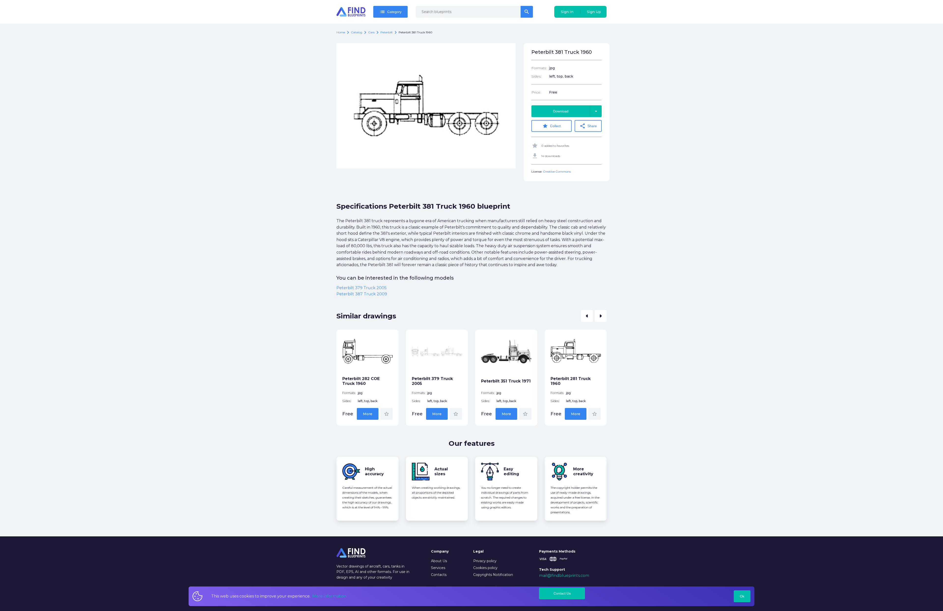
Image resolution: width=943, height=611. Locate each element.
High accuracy (374, 471)
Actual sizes (441, 471)
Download (576, 111)
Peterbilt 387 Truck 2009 (361, 294)
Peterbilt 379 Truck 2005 (361, 287)
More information (329, 596)
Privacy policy (485, 561)
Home (340, 32)
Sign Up (594, 12)
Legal (478, 551)
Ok (742, 596)
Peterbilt (386, 32)
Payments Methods (557, 551)
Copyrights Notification (493, 574)
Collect (551, 126)
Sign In (567, 12)
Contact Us (562, 593)
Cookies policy (485, 568)
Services (438, 568)
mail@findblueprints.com (564, 575)
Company (440, 551)
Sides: (536, 76)
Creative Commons (557, 171)
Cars (371, 32)
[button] (587, 316)
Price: (536, 92)
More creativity (583, 471)
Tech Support (552, 569)
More (367, 414)
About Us (439, 561)
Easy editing (511, 471)
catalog (356, 32)
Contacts (438, 574)
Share (588, 126)
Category (390, 12)
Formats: (539, 68)
